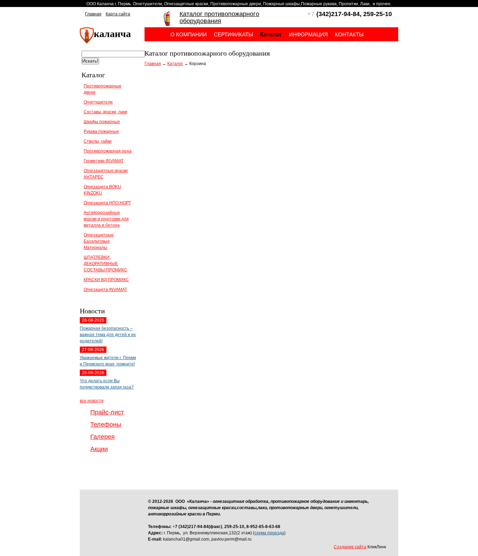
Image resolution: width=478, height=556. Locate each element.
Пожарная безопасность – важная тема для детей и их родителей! (108, 334)
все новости (92, 400)
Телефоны (105, 424)
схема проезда (269, 532)
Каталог (175, 63)
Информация (308, 34)
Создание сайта (350, 546)
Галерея (102, 436)
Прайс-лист (107, 412)
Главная (93, 14)
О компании (188, 34)
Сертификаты (233, 34)
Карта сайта (118, 14)
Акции (99, 448)
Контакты (349, 34)
